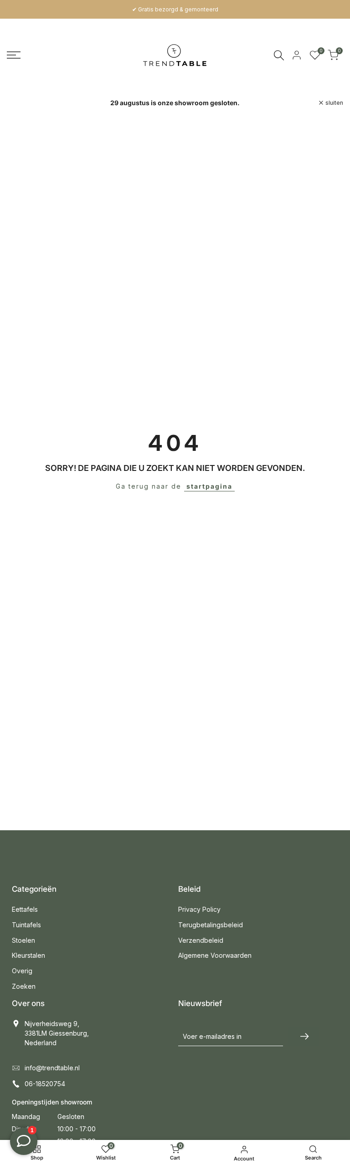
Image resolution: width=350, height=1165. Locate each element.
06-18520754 (45, 1084)
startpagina (209, 486)
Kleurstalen (28, 955)
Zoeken (24, 986)
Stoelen (23, 940)
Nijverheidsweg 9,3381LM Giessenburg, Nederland (57, 1033)
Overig (22, 971)
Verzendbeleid (200, 940)
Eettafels (25, 909)
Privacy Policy (199, 909)
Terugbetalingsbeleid (210, 925)
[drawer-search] (279, 55)
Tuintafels (26, 925)
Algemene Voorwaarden (215, 955)
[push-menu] (14, 55)
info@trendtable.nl (52, 1068)
